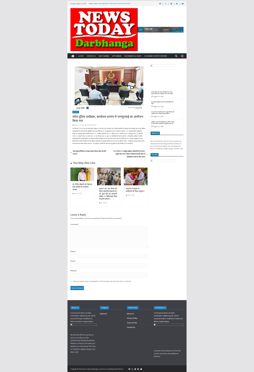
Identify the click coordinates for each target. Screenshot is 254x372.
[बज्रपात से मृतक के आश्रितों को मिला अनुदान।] (136, 169)
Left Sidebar (116, 56)
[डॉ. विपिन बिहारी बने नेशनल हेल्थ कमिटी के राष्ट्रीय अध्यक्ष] (82, 169)
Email (73, 261)
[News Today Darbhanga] (72, 56)
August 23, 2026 (158, 96)
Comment (74, 224)
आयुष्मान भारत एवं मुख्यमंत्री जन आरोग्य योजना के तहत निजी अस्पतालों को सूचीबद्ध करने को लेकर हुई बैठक (162, 122)
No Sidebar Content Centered (155, 56)
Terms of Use (132, 323)
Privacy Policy (132, 318)
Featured (75, 112)
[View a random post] (182, 56)
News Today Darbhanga (90, 369)
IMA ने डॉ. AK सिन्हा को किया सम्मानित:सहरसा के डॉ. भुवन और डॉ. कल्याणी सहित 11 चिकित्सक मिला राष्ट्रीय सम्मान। (108, 193)
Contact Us (91, 56)
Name (73, 251)
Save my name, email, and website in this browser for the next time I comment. (102, 281)
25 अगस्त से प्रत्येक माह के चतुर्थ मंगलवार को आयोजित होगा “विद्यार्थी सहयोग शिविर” (162, 112)
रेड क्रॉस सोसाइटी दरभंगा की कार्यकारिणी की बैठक (162, 103)
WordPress (119, 369)
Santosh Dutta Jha (91, 125)
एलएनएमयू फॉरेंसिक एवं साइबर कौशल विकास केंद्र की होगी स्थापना (89, 152)
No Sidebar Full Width (132, 56)
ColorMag (110, 369)
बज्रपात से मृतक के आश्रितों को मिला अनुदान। (135, 189)
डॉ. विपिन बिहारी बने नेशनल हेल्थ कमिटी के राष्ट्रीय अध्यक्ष (82, 187)
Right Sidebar (104, 56)
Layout (81, 56)
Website (73, 271)
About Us (130, 314)
